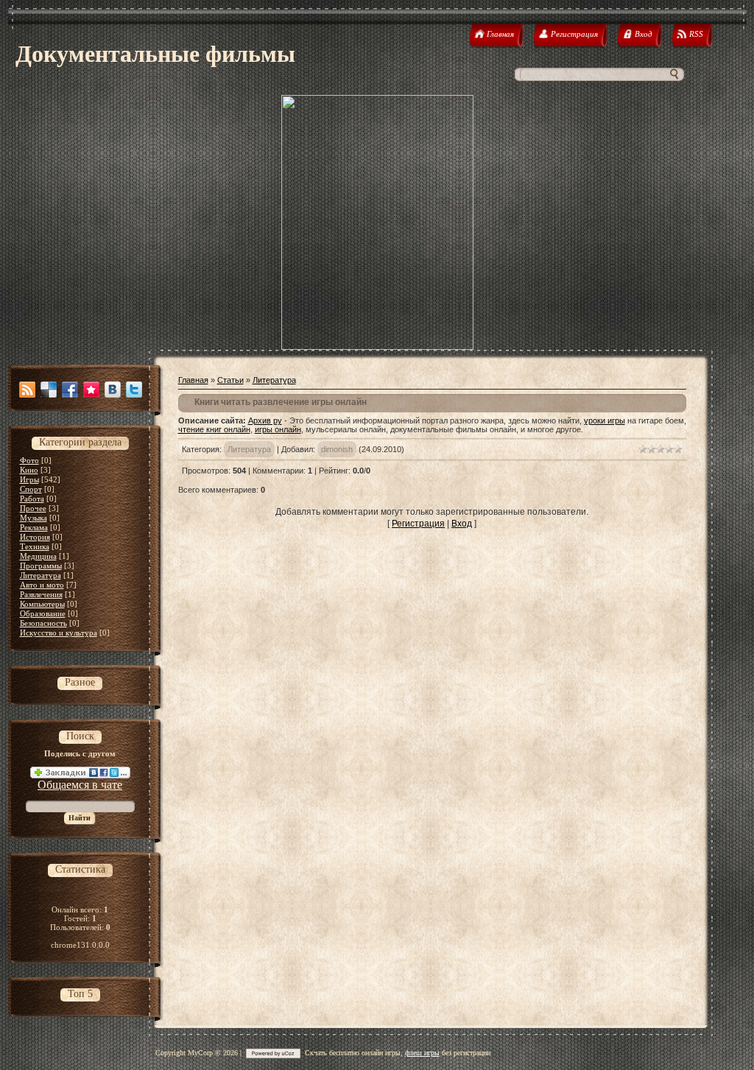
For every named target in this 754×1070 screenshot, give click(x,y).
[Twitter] (134, 389)
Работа (32, 498)
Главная (193, 380)
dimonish (337, 449)
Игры (29, 479)
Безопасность (43, 623)
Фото (29, 460)
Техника (34, 546)
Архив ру (265, 420)
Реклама (34, 527)
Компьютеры (42, 603)
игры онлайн (278, 429)
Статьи (230, 380)
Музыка (33, 517)
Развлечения (41, 594)
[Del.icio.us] (48, 389)
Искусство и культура (58, 632)
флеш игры (422, 1053)
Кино (29, 469)
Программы (41, 565)
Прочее (33, 508)
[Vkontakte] (113, 389)
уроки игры (604, 420)
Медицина (38, 556)
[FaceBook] (70, 389)
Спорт (31, 489)
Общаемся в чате (80, 784)
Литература (40, 575)
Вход (461, 523)
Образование (43, 613)
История (35, 536)
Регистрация (418, 523)
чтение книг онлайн (214, 429)
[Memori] (91, 389)
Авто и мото (42, 584)
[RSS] (27, 389)
